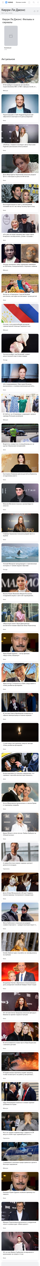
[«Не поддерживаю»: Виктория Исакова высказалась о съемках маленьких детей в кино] (20, 378)
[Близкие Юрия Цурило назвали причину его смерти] (20, 1186)
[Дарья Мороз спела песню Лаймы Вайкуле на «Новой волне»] (20, 827)
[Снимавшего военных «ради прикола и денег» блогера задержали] (20, 1156)
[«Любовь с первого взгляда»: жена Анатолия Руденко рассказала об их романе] (20, 138)
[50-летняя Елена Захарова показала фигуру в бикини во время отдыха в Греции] (20, 1006)
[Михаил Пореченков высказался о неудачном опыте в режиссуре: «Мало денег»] (20, 1216)
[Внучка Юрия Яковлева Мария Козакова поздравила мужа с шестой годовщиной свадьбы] (20, 587)
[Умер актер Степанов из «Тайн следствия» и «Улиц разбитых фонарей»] (20, 677)
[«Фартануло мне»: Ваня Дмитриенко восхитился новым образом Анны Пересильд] (20, 617)
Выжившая (7, 48)
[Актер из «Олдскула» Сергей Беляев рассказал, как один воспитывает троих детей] (20, 288)
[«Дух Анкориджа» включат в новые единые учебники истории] (20, 1096)
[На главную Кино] (10, 2)
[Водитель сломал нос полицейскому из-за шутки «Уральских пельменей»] (20, 438)
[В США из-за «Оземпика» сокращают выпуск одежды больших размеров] (20, 408)
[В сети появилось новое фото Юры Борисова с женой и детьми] (20, 1036)
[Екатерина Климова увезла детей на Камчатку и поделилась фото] (20, 468)
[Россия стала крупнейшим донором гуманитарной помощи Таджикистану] (20, 318)
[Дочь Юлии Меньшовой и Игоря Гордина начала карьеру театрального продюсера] (20, 887)
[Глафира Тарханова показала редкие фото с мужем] (20, 527)
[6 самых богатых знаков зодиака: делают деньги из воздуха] (20, 857)
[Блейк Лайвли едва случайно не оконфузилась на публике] (20, 947)
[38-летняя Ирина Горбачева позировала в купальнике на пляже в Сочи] (20, 1246)
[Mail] (6, 2)
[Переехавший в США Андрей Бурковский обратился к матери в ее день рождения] (20, 108)
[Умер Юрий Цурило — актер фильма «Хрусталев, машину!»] (20, 647)
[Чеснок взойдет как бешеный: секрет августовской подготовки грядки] (20, 348)
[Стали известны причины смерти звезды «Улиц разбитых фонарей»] (20, 737)
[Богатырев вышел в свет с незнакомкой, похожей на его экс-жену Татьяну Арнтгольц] (20, 198)
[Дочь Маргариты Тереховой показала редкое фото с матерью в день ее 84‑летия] (20, 168)
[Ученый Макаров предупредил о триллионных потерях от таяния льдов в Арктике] (20, 557)
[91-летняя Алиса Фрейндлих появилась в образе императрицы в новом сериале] (20, 707)
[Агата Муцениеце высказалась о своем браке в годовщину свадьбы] (20, 797)
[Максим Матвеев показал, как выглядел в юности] (20, 498)
